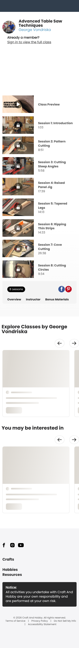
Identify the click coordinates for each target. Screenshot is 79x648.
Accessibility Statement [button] (42, 624)
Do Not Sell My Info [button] (65, 621)
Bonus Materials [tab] (57, 299)
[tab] (39, 104)
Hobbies (10, 569)
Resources (12, 574)
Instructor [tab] (33, 299)
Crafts (8, 559)
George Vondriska (35, 29)
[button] (61, 289)
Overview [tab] (14, 299)
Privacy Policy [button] (39, 621)
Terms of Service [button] (15, 621)
